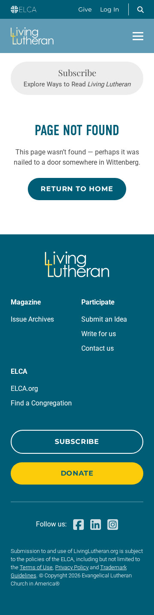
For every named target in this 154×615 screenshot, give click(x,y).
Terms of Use (36, 567)
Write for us (98, 334)
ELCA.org (24, 388)
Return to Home (77, 189)
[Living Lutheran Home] (32, 35)
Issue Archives (32, 319)
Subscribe (77, 442)
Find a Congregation (41, 403)
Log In (109, 9)
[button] (140, 9)
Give (85, 9)
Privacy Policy (72, 567)
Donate (77, 473)
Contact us (97, 348)
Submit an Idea (104, 319)
